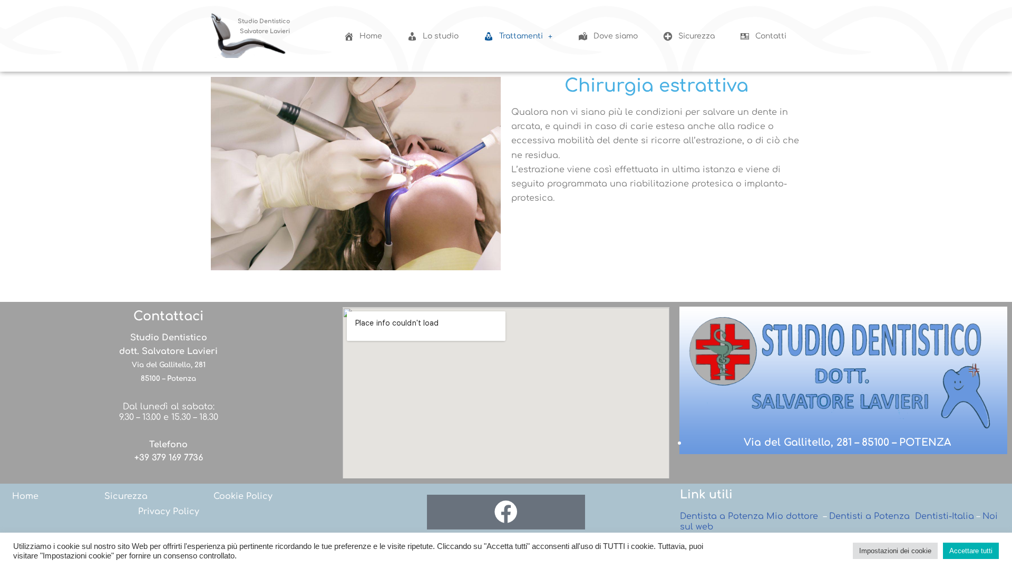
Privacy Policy (168, 511)
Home (25, 496)
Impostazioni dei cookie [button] (895, 551)
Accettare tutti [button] (970, 551)
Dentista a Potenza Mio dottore (749, 516)
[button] (518, 36)
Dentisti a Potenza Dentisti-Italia (901, 516)
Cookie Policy (243, 496)
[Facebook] (506, 512)
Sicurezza (126, 496)
